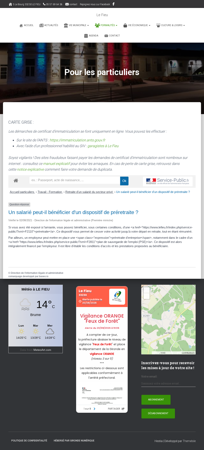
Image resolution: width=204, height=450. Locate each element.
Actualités (51, 25)
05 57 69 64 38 (54, 4)
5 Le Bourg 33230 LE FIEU (26, 4)
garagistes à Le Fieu (103, 146)
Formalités (108, 25)
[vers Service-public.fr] (168, 181)
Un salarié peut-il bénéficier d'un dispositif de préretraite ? (153, 192)
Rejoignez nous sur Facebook (95, 4)
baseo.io (43, 276)
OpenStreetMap (173, 352)
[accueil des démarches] (15, 180)
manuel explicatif (56, 163)
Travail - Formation (50, 192)
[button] (88, 25)
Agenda (93, 35)
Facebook (114, 4)
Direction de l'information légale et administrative (37, 273)
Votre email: (149, 376)
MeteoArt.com (42, 349)
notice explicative (30, 169)
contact (73, 4)
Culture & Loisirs (172, 25)
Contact (114, 35)
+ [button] (146, 290)
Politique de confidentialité (29, 440)
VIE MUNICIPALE (78, 25)
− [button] (146, 295)
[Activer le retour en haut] (196, 442)
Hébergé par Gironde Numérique (74, 440)
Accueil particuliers (22, 192)
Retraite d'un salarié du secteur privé (89, 192)
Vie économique (138, 25)
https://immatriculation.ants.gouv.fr (77, 140)
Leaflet (156, 352)
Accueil (28, 25)
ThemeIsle (189, 441)
